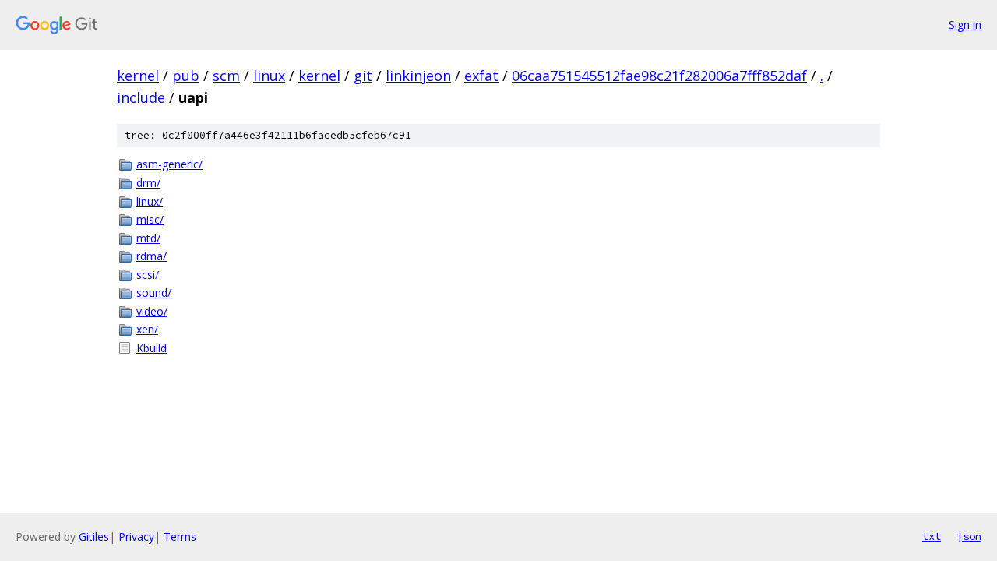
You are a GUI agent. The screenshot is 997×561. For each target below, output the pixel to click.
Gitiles (94, 536)
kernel (138, 75)
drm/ (148, 182)
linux (269, 75)
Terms (180, 536)
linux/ (149, 201)
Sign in (965, 24)
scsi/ (147, 274)
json (968, 536)
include (141, 97)
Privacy (136, 536)
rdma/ (151, 256)
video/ (151, 311)
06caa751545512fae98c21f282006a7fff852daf (659, 75)
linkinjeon (418, 75)
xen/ (147, 329)
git (363, 75)
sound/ (153, 292)
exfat (481, 75)
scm (226, 75)
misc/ (150, 219)
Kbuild (151, 347)
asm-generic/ (169, 164)
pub (185, 75)
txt (931, 536)
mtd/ (148, 238)
